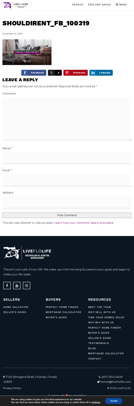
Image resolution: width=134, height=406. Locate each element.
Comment (9, 93)
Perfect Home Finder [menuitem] (62, 307)
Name (7, 148)
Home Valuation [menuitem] (15, 307)
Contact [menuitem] (95, 358)
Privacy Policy (12, 388)
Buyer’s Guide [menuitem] (56, 317)
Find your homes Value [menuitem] (106, 317)
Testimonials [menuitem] (98, 343)
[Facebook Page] (7, 285)
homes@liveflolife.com (115, 381)
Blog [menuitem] (92, 348)
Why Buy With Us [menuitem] (101, 322)
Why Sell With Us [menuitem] (102, 312)
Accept (113, 400)
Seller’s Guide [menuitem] (14, 312)
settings (96, 402)
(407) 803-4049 (112, 376)
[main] (67, 118)
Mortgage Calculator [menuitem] (63, 312)
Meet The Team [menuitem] (99, 307)
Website (7, 192)
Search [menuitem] (77, 4)
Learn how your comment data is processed (84, 222)
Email (7, 170)
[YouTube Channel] (16, 285)
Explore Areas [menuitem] (99, 4)
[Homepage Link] (16, 5)
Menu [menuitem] (122, 4)
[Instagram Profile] (26, 285)
